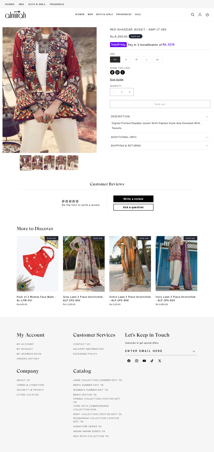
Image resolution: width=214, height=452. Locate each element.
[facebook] (112, 72)
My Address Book (29, 353)
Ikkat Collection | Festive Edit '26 (97, 414)
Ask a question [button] (133, 207)
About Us (23, 380)
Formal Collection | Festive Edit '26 (96, 400)
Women (9, 4)
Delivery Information (88, 348)
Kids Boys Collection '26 (91, 436)
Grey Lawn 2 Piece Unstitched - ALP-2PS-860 (84, 299)
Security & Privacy (30, 389)
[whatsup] (117, 72)
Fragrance (57, 4)
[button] (80, 14)
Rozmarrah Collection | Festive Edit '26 (96, 419)
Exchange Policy (85, 353)
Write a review (133, 199)
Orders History (28, 358)
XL (159, 60)
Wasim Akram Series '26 (89, 431)
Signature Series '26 (87, 426)
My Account (25, 344)
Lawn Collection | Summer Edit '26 (97, 380)
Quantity (116, 85)
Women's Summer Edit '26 (90, 389)
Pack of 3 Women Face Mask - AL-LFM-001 (36, 299)
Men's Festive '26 (85, 394)
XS (117, 60)
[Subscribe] (193, 351)
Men (21, 4)
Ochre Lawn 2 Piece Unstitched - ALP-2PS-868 (130, 299)
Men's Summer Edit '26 (88, 384)
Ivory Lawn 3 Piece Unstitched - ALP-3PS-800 (175, 299)
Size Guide (117, 79)
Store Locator (28, 394)
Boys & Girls (37, 4)
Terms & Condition (30, 384)
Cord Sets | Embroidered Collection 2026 (91, 407)
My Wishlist (25, 348)
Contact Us (81, 344)
